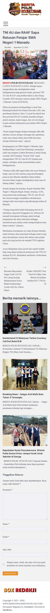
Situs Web (7, 550)
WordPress (7, 610)
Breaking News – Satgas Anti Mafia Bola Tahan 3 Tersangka (23, 396)
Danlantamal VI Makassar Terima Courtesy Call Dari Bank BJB (24, 340)
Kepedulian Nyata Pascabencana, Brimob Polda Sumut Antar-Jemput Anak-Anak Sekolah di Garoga (24, 453)
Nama (6, 524)
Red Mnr (8, 47)
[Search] (45, 24)
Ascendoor (28, 607)
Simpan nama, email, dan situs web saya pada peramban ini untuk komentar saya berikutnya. (26, 564)
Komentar (8, 490)
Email (6, 537)
